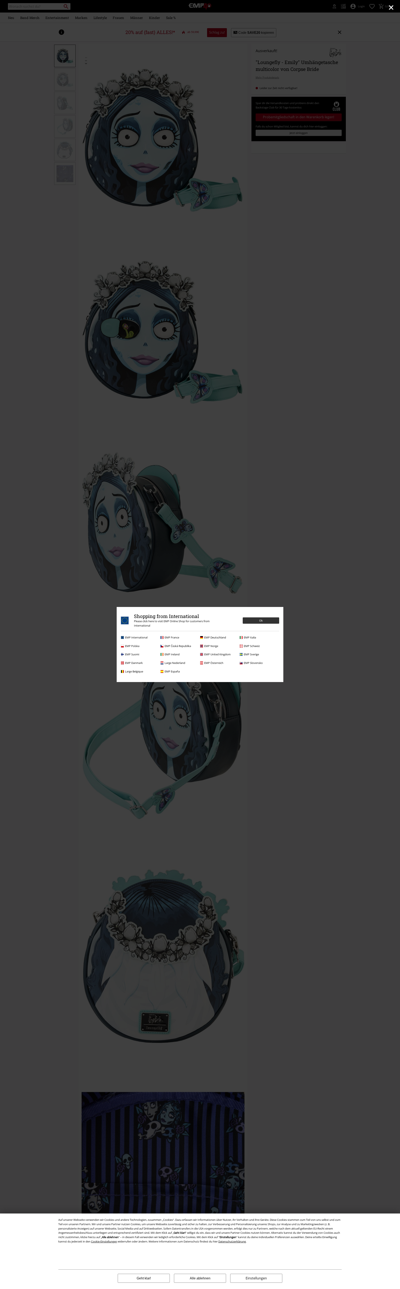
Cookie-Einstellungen (104, 1241)
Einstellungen (256, 1278)
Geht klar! (144, 1278)
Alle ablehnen (200, 1278)
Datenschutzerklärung (232, 1241)
